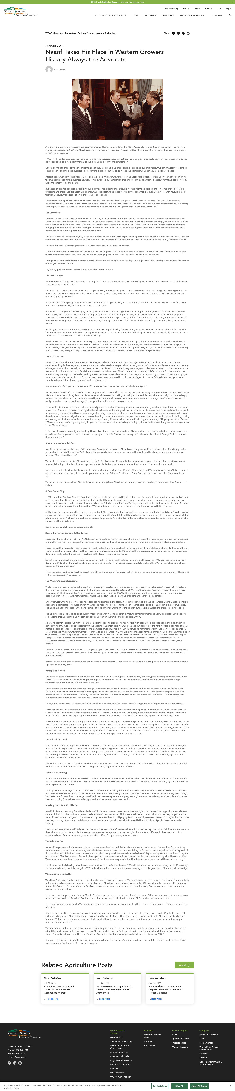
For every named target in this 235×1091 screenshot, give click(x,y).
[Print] (188, 34)
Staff (201, 1038)
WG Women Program (120, 1076)
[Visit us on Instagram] (9, 1064)
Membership (116, 1037)
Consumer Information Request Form (210, 1063)
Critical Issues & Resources (110, 15)
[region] (117, 1086)
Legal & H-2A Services (121, 1060)
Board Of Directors (208, 1034)
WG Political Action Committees (119, 1047)
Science (114, 1068)
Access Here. (138, 2)
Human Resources (119, 1052)
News (135, 15)
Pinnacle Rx (149, 1045)
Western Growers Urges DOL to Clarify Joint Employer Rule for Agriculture (114, 989)
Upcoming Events (180, 1038)
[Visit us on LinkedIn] (14, 1064)
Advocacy (168, 15)
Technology (111, 33)
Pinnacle (148, 1041)
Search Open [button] (230, 15)
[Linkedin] (183, 34)
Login (228, 8)
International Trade (119, 1056)
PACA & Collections (120, 1064)
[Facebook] (178, 34)
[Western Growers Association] (20, 15)
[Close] (231, 1086)
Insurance (151, 15)
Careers (208, 8)
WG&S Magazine (54, 33)
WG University (117, 1072)
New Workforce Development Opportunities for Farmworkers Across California (166, 989)
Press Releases (179, 1042)
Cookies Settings (160, 1086)
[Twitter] (173, 34)
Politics (81, 33)
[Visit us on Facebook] (20, 1064)
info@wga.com (19, 1057)
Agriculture (70, 33)
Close (232, 2)
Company (217, 15)
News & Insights (180, 1030)
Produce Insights (95, 33)
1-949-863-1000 (21, 1050)
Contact (197, 8)
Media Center (206, 1042)
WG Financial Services (121, 1041)
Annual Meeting (171, 8)
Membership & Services (193, 15)
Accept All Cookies (199, 1086)
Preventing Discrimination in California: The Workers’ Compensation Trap (59, 989)
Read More (52, 999)
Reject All (179, 1086)
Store (219, 8)
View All (182, 965)
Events (186, 8)
